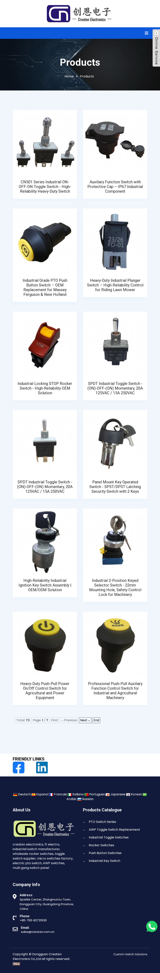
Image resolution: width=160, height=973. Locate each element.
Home (69, 76)
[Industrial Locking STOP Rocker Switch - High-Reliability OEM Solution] (45, 343)
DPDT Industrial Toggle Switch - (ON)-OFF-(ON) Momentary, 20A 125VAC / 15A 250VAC (45, 487)
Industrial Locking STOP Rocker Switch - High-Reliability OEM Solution (45, 388)
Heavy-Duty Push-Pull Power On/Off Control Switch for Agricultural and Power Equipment (44, 690)
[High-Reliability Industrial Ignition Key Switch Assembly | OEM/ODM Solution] (45, 540)
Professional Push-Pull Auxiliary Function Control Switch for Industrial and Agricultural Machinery (115, 690)
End (96, 720)
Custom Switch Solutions (130, 954)
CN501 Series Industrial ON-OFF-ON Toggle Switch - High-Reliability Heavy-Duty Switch (45, 187)
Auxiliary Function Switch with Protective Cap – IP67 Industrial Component (115, 187)
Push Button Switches (105, 853)
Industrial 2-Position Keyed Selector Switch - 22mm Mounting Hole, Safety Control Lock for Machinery (115, 587)
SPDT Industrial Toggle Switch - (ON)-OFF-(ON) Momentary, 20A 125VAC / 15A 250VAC (115, 388)
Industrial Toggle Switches (109, 837)
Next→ (85, 720)
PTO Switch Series (102, 822)
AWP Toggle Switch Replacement (114, 829)
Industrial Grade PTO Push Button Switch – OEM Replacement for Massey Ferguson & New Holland (45, 287)
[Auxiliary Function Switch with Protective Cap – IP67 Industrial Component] (115, 142)
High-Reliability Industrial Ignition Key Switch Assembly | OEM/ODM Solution (45, 585)
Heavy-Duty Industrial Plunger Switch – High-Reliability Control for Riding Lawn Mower (115, 285)
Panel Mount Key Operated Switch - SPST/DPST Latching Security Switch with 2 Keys (115, 487)
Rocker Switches (101, 845)
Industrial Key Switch (104, 861)
